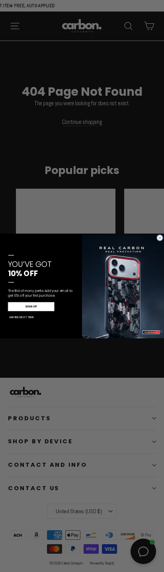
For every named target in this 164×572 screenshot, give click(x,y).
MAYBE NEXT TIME (22, 317)
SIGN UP (31, 307)
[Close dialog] (159, 237)
